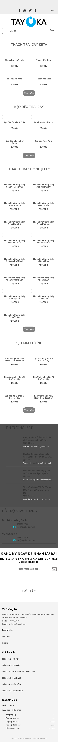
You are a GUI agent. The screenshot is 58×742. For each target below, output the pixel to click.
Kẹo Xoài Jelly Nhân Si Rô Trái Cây (43, 378)
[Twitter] (30, 10)
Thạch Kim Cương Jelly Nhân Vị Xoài (43, 260)
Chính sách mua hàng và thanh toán (18, 672)
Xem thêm (29, 93)
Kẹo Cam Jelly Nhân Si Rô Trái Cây (14, 378)
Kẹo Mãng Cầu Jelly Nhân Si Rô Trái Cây (14, 359)
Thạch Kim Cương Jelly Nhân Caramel (43, 241)
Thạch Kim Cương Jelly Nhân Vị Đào (14, 316)
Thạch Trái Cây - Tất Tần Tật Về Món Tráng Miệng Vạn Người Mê (37, 490)
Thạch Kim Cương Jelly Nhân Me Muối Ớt (43, 185)
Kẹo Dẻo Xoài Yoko (43, 141)
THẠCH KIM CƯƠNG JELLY (29, 169)
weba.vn (44, 738)
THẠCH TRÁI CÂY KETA (29, 44)
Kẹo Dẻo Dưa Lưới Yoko (14, 122)
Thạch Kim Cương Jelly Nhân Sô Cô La (14, 241)
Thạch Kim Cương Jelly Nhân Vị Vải (43, 204)
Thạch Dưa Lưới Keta (14, 60)
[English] (27, 3)
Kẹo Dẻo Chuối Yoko (43, 122)
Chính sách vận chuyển (12, 691)
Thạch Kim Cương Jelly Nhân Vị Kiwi (43, 279)
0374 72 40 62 (22, 537)
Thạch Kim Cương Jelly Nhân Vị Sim (43, 297)
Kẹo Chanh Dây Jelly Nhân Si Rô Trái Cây (43, 397)
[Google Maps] (35, 10)
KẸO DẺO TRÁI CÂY (29, 106)
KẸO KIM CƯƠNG (29, 343)
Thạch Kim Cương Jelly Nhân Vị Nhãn (14, 204)
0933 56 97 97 (22, 524)
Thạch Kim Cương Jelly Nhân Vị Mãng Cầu (14, 185)
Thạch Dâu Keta (43, 60)
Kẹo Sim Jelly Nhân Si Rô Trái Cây (43, 359)
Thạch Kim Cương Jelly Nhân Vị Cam (14, 297)
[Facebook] (19, 10)
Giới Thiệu (6, 637)
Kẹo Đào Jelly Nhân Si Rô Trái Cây (14, 397)
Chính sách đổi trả (10, 659)
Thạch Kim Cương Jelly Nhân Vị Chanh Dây (14, 279)
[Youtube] (24, 10)
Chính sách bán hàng (11, 678)
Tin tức (5, 643)
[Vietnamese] (31, 3)
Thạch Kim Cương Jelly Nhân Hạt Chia (14, 223)
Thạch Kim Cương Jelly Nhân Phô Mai (43, 223)
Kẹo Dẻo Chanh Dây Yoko (14, 142)
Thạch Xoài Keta (14, 79)
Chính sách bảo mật (11, 665)
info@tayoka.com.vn (25, 527)
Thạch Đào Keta (43, 79)
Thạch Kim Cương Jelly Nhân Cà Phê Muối (14, 260)
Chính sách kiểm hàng (11, 684)
